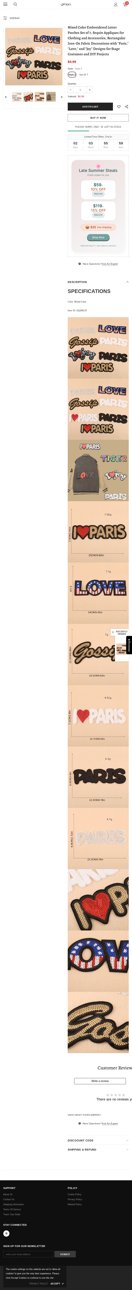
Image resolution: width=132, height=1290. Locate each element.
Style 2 (72, 74)
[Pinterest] (6, 1233)
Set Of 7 (83, 74)
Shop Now (98, 237)
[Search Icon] (15, 4)
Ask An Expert (110, 264)
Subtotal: (72, 96)
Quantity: (72, 83)
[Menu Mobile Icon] (5, 4)
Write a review (100, 1081)
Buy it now (98, 117)
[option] (33, 56)
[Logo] (66, 4)
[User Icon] (116, 4)
